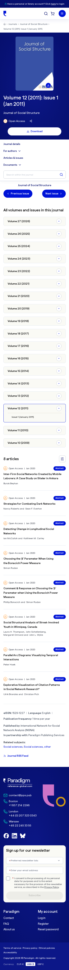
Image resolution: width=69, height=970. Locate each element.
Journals (12, 24)
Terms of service (12, 947)
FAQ (6, 923)
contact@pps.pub (20, 795)
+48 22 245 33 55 (20, 825)
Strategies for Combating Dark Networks (29, 503)
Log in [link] (41, 918)
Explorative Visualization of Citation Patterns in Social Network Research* (31, 687)
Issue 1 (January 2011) (23, 416)
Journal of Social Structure (34, 24)
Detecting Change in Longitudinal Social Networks (28, 531)
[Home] (4, 13)
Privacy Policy (51, 887)
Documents (10, 164)
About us (9, 929)
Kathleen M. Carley (34, 538)
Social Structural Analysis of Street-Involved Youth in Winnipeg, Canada (31, 624)
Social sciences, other (37, 746)
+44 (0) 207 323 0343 (23, 815)
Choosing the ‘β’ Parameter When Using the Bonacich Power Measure (28, 561)
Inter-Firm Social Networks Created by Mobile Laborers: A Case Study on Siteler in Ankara (32, 476)
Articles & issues (13, 158)
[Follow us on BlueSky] (22, 836)
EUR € (20, 964)
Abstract (59, 468)
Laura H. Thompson (13, 631)
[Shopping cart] (53, 14)
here (53, 4)
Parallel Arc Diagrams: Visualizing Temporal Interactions (30, 657)
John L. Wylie (36, 634)
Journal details (11, 144)
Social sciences (13, 746)
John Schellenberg (36, 631)
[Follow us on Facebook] (6, 836)
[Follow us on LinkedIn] (14, 836)
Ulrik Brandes (10, 694)
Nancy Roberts (11, 508)
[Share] (31, 121)
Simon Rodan (10, 568)
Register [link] (43, 923)
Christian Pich (31, 694)
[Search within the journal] (61, 174)
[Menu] (62, 13)
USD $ (30, 964)
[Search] (46, 14)
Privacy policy (30, 947)
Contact (8, 918)
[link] (20, 783)
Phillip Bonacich (11, 602)
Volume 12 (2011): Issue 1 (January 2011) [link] (22, 29)
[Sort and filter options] (62, 459)
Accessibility (10, 952)
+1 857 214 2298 (19, 805)
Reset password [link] (48, 929)
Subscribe (35, 895)
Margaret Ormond (13, 634)
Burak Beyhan (10, 483)
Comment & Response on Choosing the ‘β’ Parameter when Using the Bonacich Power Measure (30, 593)
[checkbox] (8, 878)
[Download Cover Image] (48, 85)
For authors (10, 151)
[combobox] (34, 860)
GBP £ (40, 964)
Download (37, 131)
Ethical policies (47, 947)
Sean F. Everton (33, 508)
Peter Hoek (9, 664)
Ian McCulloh (10, 538)
